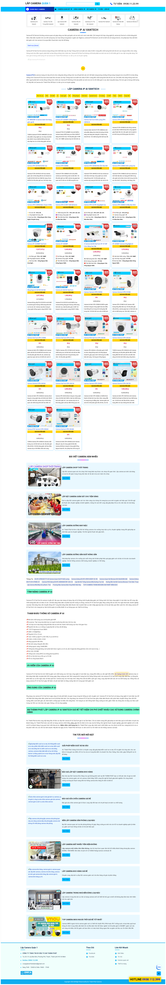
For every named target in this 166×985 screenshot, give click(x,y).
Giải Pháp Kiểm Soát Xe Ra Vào (75, 746)
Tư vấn (100, 9)
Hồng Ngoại (76, 95)
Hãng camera (78, 9)
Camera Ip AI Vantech (83, 29)
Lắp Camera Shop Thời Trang (75, 467)
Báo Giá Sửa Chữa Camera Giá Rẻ (76, 799)
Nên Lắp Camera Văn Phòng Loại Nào (78, 820)
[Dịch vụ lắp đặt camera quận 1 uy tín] (55, 9)
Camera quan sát (64, 9)
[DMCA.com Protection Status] (26, 973)
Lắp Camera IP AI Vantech (83, 89)
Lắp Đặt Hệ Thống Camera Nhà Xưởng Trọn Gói (89, 582)
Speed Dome (93, 95)
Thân (114, 95)
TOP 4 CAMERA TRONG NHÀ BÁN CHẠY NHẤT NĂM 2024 (100, 585)
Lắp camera (37, 3)
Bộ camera (90, 9)
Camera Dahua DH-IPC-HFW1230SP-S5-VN (84, 579)
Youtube (91, 957)
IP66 (47, 95)
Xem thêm (66, 478)
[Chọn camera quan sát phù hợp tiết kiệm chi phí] (138, 21)
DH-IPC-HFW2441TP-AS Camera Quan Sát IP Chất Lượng (52, 579)
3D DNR (52, 95)
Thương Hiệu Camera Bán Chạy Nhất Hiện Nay (67, 585)
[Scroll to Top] (159, 973)
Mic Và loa (40, 95)
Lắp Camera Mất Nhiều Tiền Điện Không (79, 844)
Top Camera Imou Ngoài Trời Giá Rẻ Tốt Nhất (82, 920)
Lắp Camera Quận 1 (29, 947)
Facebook (92, 953)
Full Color (84, 95)
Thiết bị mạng (122, 964)
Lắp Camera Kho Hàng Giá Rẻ (75, 871)
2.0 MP (109, 95)
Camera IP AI (30, 75)
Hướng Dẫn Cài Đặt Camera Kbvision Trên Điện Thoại (122, 582)
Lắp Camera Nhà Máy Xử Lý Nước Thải (39, 585)
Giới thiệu (121, 953)
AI (57, 95)
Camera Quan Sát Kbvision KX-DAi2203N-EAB (113, 579)
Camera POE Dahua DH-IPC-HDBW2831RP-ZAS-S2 (57, 582)
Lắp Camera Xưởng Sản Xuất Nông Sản (79, 554)
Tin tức (120, 957)
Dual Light (63, 95)
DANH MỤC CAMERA (37, 9)
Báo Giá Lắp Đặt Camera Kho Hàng (77, 772)
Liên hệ (106, 9)
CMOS (120, 95)
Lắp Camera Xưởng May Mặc (74, 525)
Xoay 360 (126, 95)
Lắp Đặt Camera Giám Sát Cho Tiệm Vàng (80, 496)
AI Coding (102, 95)
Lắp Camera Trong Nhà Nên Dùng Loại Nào (81, 893)
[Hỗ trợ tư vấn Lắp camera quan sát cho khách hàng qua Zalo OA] (158, 967)
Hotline (145, 979)
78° (69, 95)
